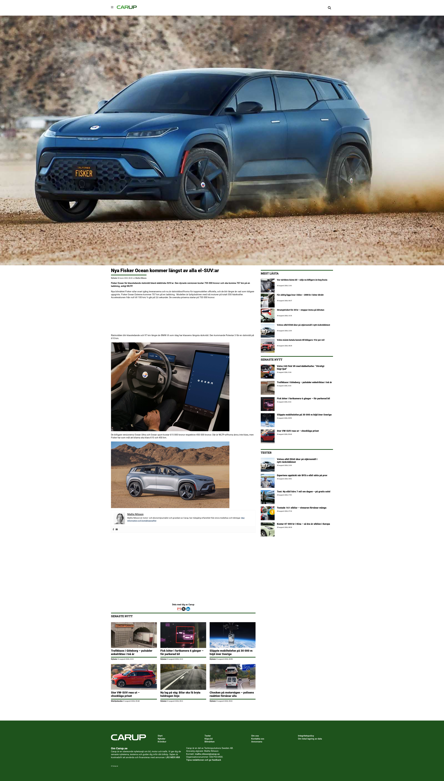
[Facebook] (113, 529)
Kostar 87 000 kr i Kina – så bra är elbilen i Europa (303, 524)
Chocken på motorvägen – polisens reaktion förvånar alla (232, 694)
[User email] (117, 529)
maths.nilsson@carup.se (207, 754)
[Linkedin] (188, 609)
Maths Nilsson (140, 278)
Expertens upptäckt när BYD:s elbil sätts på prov (302, 475)
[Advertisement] (180, 318)
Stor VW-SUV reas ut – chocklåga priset (125, 694)
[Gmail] (179, 609)
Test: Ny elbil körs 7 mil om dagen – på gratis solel (303, 491)
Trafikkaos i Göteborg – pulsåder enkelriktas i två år (131, 652)
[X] (184, 609)
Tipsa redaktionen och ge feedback (203, 760)
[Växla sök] (329, 8)
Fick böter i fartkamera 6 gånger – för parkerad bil (303, 398)
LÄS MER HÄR (173, 757)
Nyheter (114, 278)
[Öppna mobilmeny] (112, 7)
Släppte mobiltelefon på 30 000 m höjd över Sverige (231, 652)
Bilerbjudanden (117, 701)
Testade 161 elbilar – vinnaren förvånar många (302, 507)
